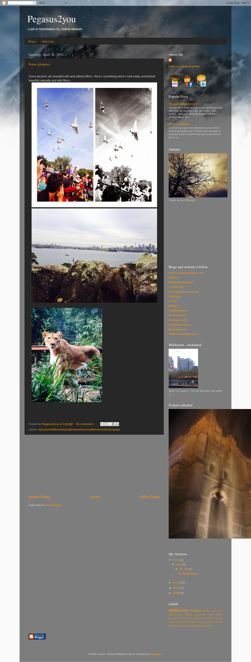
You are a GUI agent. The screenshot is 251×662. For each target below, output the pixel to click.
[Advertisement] (94, 464)
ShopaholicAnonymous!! (184, 103)
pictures (208, 626)
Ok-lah (173, 301)
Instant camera (176, 622)
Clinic (210, 614)
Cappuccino (200, 614)
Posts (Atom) (53, 505)
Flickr (206, 610)
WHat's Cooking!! (179, 124)
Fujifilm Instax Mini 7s (204, 618)
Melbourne (179, 610)
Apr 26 (183, 569)
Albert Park (217, 611)
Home (32, 41)
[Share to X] (110, 424)
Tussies (219, 622)
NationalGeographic (181, 282)
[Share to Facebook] (113, 424)
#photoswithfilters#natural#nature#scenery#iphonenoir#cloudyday (79, 429)
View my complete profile (184, 66)
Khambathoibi (177, 315)
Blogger (156, 654)
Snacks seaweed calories (201, 622)
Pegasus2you (51, 18)
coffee (178, 626)
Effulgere (174, 305)
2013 (176, 582)
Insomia (219, 618)
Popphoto (175, 296)
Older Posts (150, 497)
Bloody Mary (175, 614)
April (179, 564)
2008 (176, 593)
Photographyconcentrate (184, 291)
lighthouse (199, 626)
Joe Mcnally (176, 287)
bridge (172, 626)
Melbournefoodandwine (183, 333)
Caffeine (188, 614)
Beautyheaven (177, 329)
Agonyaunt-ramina (180, 324)
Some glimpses (39, 64)
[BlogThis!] (106, 424)
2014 (176, 560)
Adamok (174, 277)
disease (190, 626)
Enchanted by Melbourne (181, 618)
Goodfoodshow (178, 310)
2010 (176, 587)
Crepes (219, 614)
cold (184, 626)
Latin (186, 622)
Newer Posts (39, 497)
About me (48, 41)
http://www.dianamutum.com (186, 272)
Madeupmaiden (178, 320)
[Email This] (102, 424)
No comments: (85, 424)
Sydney (196, 610)
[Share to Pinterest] (117, 424)
